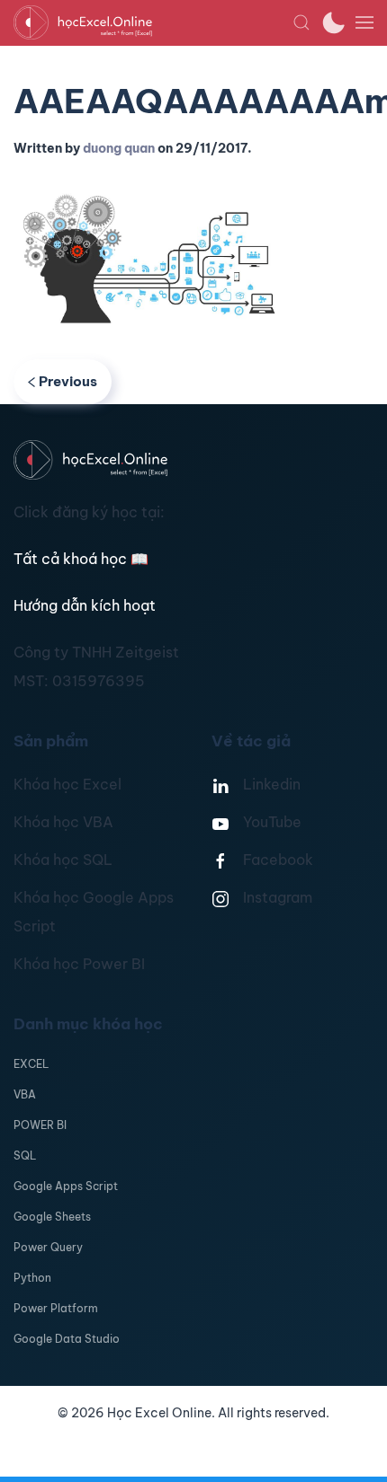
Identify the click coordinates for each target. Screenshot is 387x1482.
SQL (25, 1155)
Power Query (48, 1247)
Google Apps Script (66, 1186)
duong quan (119, 148)
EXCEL (31, 1064)
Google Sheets (52, 1216)
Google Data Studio (67, 1338)
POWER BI (40, 1125)
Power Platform (56, 1308)
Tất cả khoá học (81, 559)
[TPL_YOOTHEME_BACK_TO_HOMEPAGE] (153, 22)
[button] (301, 22)
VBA (25, 1094)
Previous (68, 381)
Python (32, 1277)
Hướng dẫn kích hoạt (85, 605)
